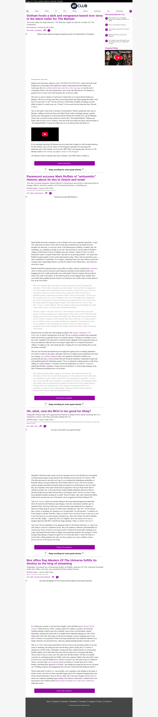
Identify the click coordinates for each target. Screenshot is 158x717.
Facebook (83, 701)
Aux (108, 11)
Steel (83, 478)
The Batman (38, 30)
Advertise (65, 701)
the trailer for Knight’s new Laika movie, (76, 681)
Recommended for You (115, 14)
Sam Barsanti (32, 27)
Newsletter (119, 11)
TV (56, 11)
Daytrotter (53, 1)
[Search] (27, 11)
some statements (53, 662)
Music (75, 11)
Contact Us (107, 701)
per (92, 268)
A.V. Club (34, 1)
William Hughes (32, 188)
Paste (28, 1)
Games (85, 11)
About (48, 701)
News (47, 11)
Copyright (91, 701)
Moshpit (60, 1)
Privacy (99, 701)
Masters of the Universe (42, 577)
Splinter (46, 1)
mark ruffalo (38, 193)
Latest (37, 11)
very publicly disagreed (49, 356)
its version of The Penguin (68, 152)
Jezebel (40, 1)
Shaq (36, 426)
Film (64, 11)
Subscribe (97, 11)
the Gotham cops (50, 152)
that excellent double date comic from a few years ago (61, 88)
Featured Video (111, 48)
